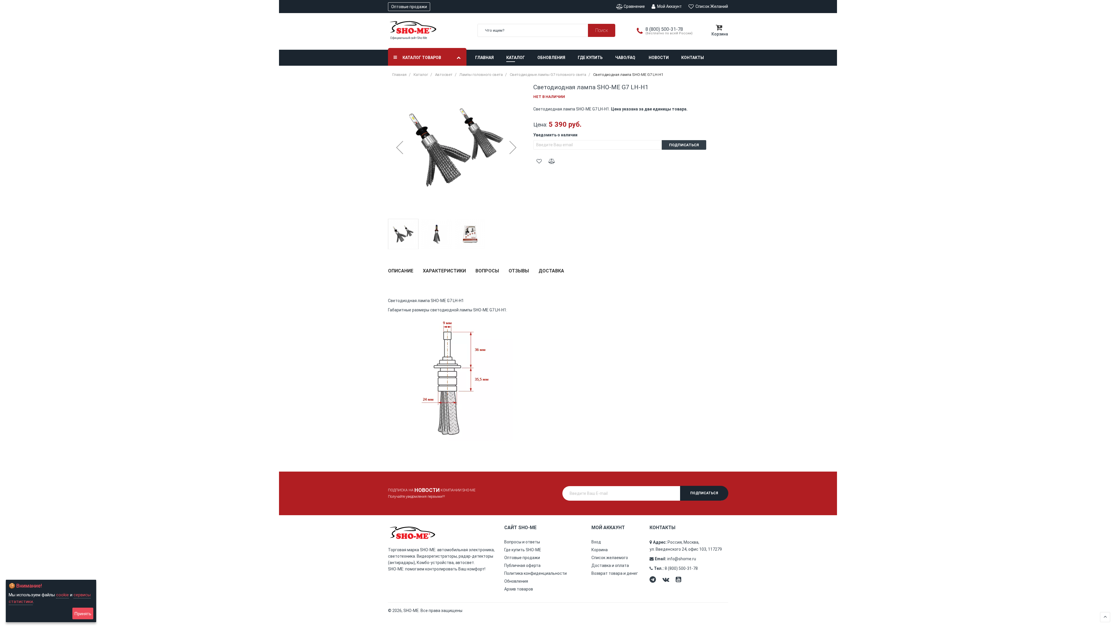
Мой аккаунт (669, 6)
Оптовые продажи (409, 6)
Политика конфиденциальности (535, 573)
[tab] (400, 273)
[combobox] (546, 30)
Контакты (692, 57)
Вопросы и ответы (522, 542)
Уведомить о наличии (555, 135)
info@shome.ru (681, 558)
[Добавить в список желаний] (539, 161)
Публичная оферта (522, 565)
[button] (399, 147)
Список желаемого (609, 557)
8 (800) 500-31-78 (681, 568)
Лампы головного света (481, 74)
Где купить (590, 57)
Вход (596, 542)
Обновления (551, 57)
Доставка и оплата (610, 565)
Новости (659, 57)
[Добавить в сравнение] (551, 161)
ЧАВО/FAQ (625, 57)
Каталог (515, 57)
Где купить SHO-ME (522, 549)
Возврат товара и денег (614, 573)
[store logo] (428, 27)
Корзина (599, 549)
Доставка (551, 271)
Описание (400, 271)
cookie (62, 594)
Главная (484, 57)
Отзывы (519, 271)
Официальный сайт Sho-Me (408, 38)
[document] (51, 601)
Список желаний (711, 6)
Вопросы (487, 271)
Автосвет (444, 74)
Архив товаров (518, 589)
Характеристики (444, 271)
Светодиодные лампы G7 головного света (548, 74)
